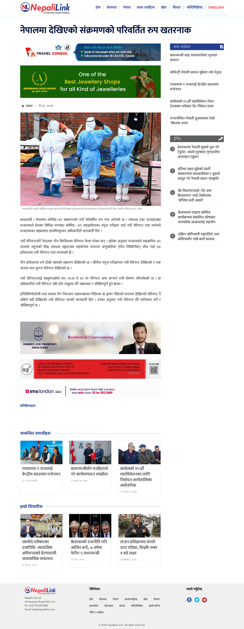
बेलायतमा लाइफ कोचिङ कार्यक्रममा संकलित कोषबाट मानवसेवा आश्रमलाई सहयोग (196, 217)
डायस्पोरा (93, 606)
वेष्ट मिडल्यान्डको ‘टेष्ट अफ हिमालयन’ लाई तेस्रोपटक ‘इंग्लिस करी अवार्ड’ (194, 195)
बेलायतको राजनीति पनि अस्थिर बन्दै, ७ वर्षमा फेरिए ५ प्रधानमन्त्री (89, 547)
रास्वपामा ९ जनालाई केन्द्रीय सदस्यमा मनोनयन (41, 471)
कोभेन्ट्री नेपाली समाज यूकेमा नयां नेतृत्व (195, 72)
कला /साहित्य (146, 7)
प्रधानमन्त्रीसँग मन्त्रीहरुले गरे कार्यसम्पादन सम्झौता (89, 471)
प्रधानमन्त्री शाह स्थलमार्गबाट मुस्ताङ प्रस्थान (193, 57)
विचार (177, 7)
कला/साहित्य (131, 599)
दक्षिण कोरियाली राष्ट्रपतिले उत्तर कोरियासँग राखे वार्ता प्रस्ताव (199, 236)
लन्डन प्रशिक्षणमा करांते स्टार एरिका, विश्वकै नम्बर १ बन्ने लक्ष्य (138, 547)
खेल (163, 7)
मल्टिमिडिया (194, 7)
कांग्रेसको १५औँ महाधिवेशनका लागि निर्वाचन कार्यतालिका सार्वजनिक (136, 477)
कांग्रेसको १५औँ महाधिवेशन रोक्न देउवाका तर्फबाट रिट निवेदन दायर (192, 103)
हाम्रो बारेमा (154, 606)
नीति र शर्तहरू (96, 612)
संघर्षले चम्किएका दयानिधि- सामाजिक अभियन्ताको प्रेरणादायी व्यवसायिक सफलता (39, 550)
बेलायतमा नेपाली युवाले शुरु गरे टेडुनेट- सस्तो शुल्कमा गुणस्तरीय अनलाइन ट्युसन (199, 152)
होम (98, 7)
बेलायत (112, 7)
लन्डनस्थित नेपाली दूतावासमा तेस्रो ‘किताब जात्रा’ (192, 120)
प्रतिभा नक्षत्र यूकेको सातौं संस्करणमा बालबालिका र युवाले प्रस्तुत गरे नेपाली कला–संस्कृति (199, 174)
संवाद (122, 606)
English (216, 7)
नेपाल (127, 7)
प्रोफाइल (108, 606)
